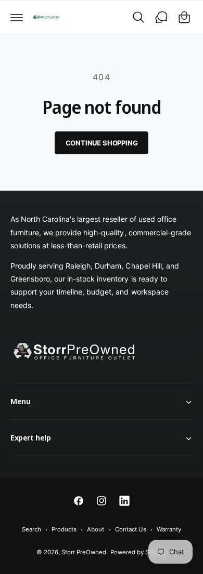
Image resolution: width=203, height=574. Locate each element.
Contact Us (130, 529)
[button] (16, 17)
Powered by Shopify (138, 552)
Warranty (169, 529)
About (95, 529)
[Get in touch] (161, 17)
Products (64, 529)
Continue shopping (102, 143)
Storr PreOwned (83, 552)
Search (31, 529)
